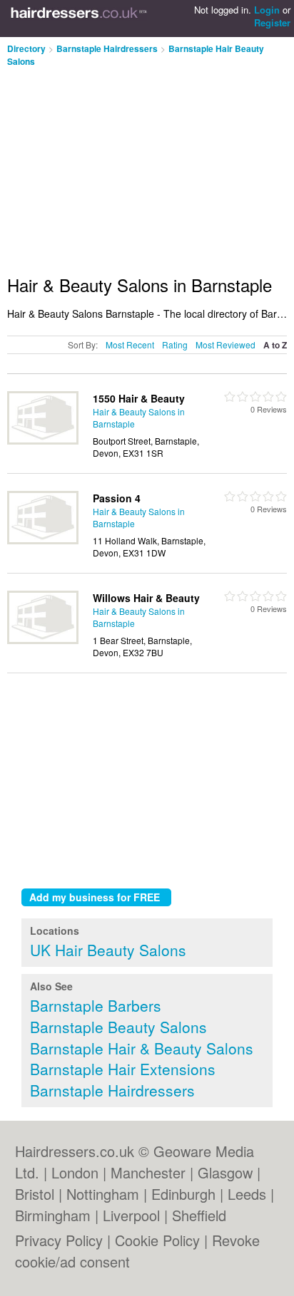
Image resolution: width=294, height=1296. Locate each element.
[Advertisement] (127, 165)
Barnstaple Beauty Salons (118, 1026)
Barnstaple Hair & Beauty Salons (141, 1048)
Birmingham (53, 1215)
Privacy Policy (59, 1240)
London (74, 1172)
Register (272, 22)
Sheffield (199, 1215)
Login (267, 9)
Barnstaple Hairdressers (107, 48)
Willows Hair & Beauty (146, 598)
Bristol (34, 1193)
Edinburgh (183, 1193)
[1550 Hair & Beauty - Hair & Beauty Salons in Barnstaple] (42, 441)
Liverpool (131, 1215)
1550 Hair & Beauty (139, 398)
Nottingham (102, 1193)
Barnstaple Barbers (95, 1005)
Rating (175, 344)
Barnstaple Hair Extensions (123, 1068)
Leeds (247, 1193)
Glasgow (225, 1172)
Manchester (148, 1172)
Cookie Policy (157, 1240)
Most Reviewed (225, 344)
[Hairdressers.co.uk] (79, 18)
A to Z (275, 345)
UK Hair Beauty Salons (108, 949)
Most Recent (130, 344)
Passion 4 (117, 498)
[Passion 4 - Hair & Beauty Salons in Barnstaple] (42, 540)
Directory (26, 48)
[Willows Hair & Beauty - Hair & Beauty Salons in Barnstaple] (42, 640)
